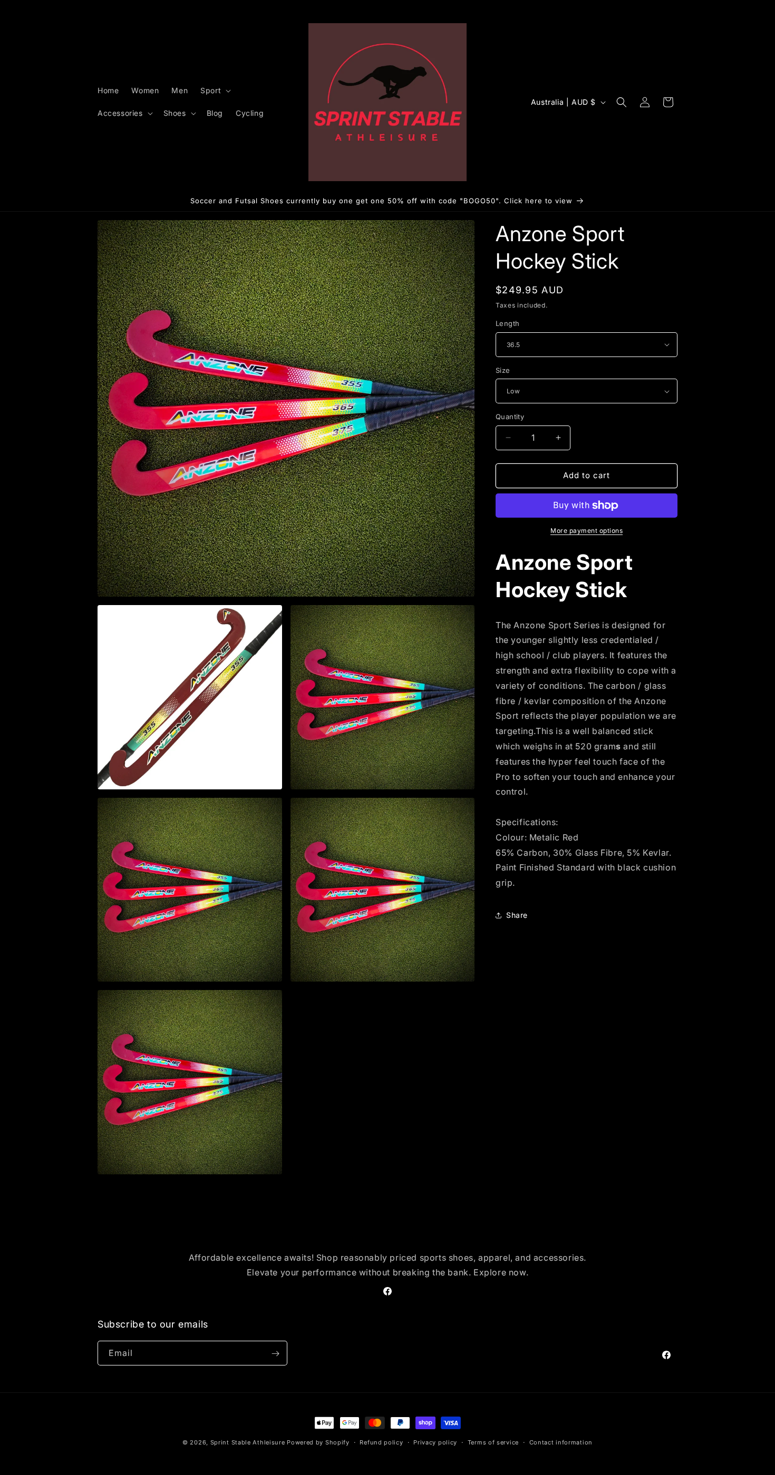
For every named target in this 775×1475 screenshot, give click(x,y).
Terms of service (493, 1442)
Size (503, 370)
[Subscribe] (275, 1353)
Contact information (561, 1442)
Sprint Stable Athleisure (247, 1442)
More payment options (586, 530)
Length (507, 323)
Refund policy (381, 1442)
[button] (214, 91)
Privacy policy (435, 1442)
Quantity (510, 416)
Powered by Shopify (318, 1442)
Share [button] (517, 914)
